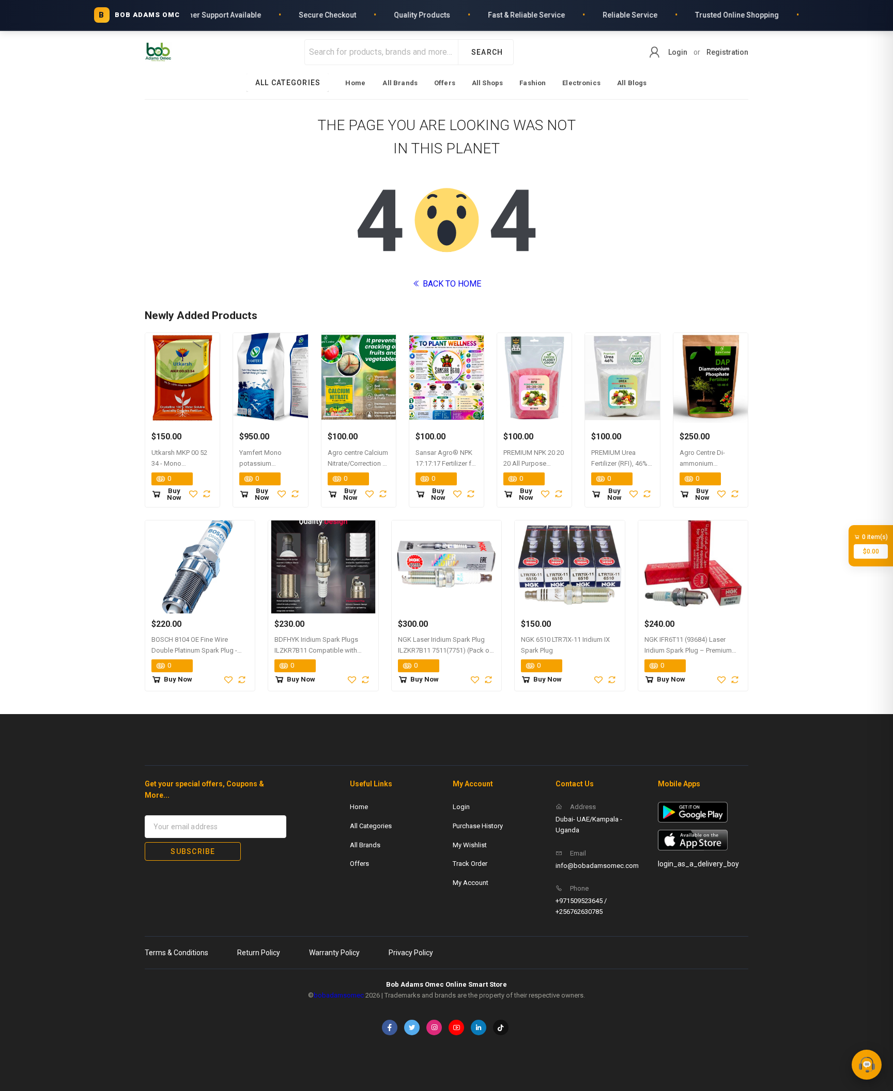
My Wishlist (470, 845)
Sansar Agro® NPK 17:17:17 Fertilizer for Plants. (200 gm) (446, 463)
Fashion (532, 83)
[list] (446, 82)
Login (677, 52)
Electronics (581, 83)
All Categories (371, 826)
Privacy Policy (411, 952)
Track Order (470, 863)
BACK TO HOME (451, 284)
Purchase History (478, 826)
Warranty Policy (334, 952)
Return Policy (258, 952)
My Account (470, 883)
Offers (444, 83)
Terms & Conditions (176, 952)
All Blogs (631, 83)
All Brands (400, 83)
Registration (727, 52)
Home (355, 83)
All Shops (487, 83)
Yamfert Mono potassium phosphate (260, 463)
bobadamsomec (339, 995)
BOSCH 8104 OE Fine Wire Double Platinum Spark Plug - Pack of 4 (194, 650)
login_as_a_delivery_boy (698, 864)
